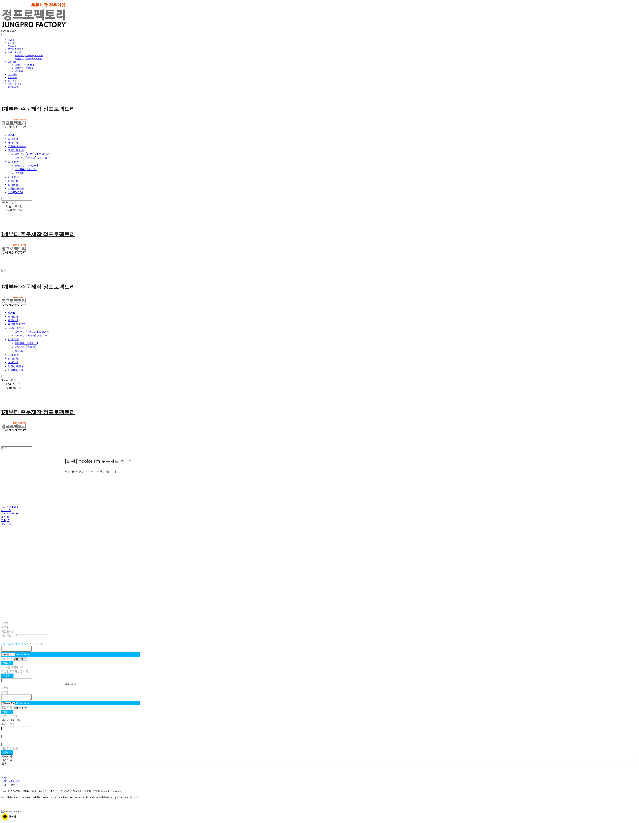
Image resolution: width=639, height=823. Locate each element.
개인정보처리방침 (10, 781)
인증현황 (12, 77)
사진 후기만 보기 (14, 667)
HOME (11, 39)
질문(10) (5, 520)
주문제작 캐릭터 (16, 49)
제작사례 (12, 45)
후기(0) (5, 517)
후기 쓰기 (7, 675)
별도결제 (19, 71)
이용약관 (6, 777)
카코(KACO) (13, 86)
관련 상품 (6, 523)
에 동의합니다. (22, 644)
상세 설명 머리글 (9, 507)
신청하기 (7, 752)
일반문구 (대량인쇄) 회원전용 (29, 55)
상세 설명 (6, 510)
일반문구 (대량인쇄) (24, 64)
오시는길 (12, 80)
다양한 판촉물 (14, 83)
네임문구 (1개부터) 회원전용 (28, 58)
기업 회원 (12, 74)
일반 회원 (12, 61)
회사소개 (12, 42)
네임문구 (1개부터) (24, 68)
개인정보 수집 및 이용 (13, 644)
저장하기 (7, 663)
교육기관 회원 (14, 52)
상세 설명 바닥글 (9, 513)
